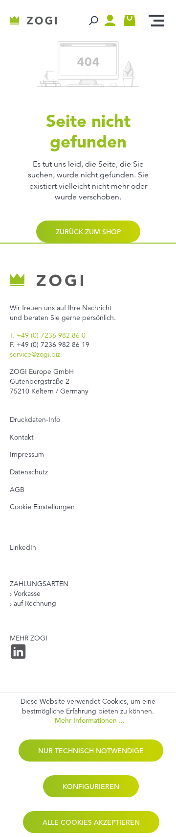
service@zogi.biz (35, 354)
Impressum (27, 454)
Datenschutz (29, 472)
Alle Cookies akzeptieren (91, 822)
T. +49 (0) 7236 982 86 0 (48, 335)
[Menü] (156, 20)
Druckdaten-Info (35, 419)
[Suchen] (93, 20)
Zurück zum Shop (88, 231)
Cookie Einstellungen (42, 506)
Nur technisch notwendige (91, 750)
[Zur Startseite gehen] (33, 20)
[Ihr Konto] (112, 20)
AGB (17, 489)
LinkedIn (23, 547)
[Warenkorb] (129, 20)
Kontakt (22, 437)
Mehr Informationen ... (90, 720)
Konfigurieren (91, 786)
